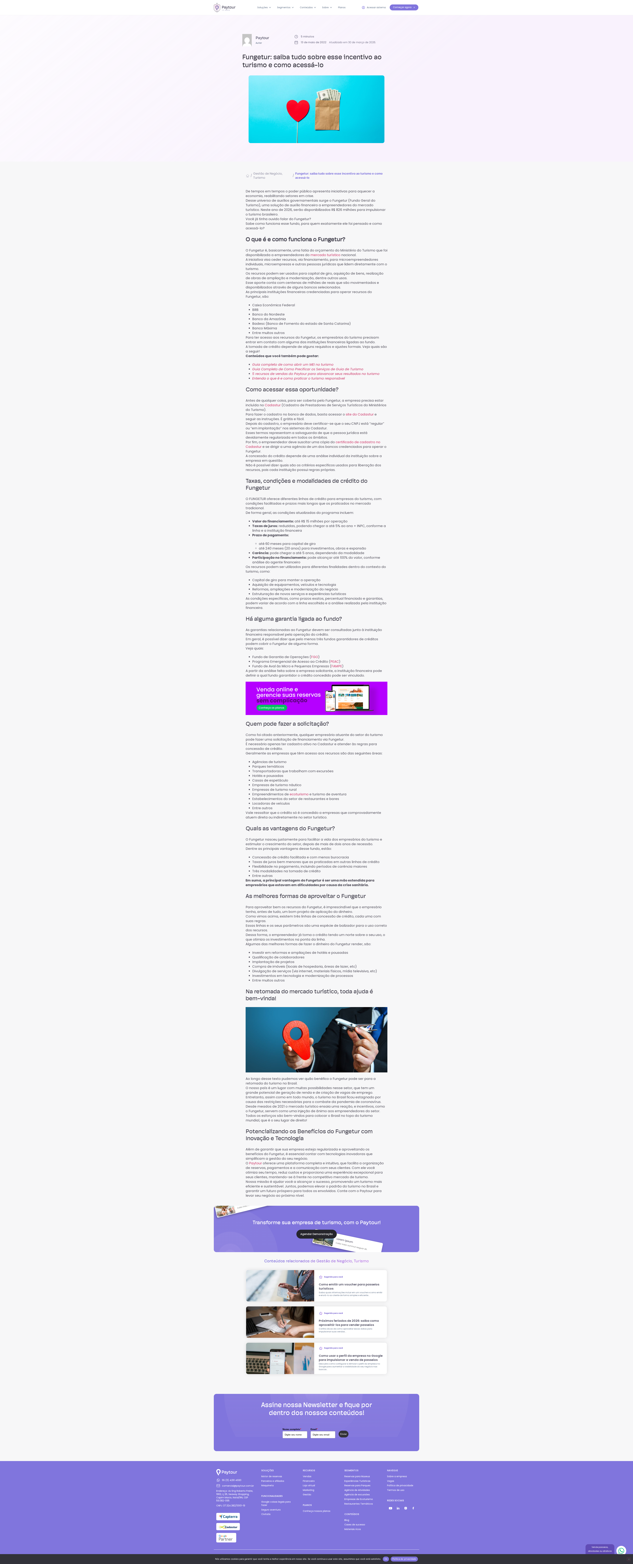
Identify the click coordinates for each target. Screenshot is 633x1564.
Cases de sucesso (354, 1524)
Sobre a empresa (397, 1476)
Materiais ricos (352, 1529)
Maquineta (267, 1485)
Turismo (259, 178)
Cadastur (273, 405)
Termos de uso (395, 1490)
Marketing (308, 1490)
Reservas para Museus (357, 1476)
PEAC (334, 661)
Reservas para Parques (357, 1485)
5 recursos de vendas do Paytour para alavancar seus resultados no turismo (315, 373)
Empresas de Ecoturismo (358, 1499)
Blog (346, 1520)
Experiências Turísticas (357, 1481)
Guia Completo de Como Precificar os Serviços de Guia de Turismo (307, 369)
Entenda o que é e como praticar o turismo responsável (298, 378)
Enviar (343, 1434)
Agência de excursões (357, 1494)
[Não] (629, 1559)
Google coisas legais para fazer (276, 1503)
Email (314, 1429)
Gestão (307, 1494)
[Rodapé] (390, 1508)
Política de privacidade (400, 1485)
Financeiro (309, 1481)
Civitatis (266, 1514)
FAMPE (336, 666)
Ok (385, 1559)
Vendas (307, 1476)
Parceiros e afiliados (272, 1481)
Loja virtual (309, 1485)
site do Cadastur (360, 414)
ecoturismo (299, 794)
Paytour (255, 1163)
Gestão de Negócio (267, 173)
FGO (314, 657)
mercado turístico (325, 255)
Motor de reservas (271, 1476)
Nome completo (292, 1429)
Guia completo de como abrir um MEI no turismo (292, 364)
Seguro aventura (271, 1509)
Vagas (390, 1481)
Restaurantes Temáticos (358, 1503)
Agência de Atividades (357, 1490)
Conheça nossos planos (316, 1511)
